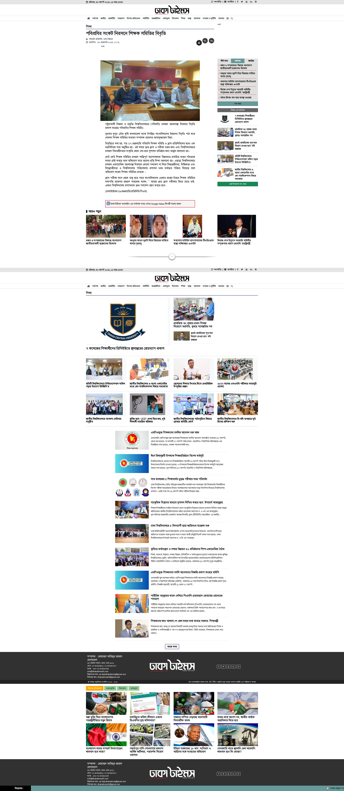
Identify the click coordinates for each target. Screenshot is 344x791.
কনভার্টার (217, 2)
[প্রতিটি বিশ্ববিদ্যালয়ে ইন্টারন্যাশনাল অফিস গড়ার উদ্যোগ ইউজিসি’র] (226, 159)
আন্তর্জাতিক (156, 18)
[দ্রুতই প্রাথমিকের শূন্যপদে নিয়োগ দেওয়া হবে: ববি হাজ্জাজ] (226, 145)
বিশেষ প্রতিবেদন (133, 18)
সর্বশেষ (95, 18)
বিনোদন (175, 18)
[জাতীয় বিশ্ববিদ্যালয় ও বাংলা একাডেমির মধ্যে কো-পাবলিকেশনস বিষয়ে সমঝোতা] (226, 172)
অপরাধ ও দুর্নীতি (209, 18)
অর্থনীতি (146, 18)
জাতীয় (103, 18)
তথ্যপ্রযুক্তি (110, 688)
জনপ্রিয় (251, 60)
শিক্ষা (183, 18)
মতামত (221, 18)
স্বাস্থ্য (189, 18)
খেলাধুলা (166, 18)
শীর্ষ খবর (224, 60)
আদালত (197, 18)
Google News (157, 203)
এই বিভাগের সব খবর (237, 184)
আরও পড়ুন (95, 211)
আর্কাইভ (230, 2)
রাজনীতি (111, 18)
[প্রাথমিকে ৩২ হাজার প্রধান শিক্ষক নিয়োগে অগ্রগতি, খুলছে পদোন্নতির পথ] (226, 132)
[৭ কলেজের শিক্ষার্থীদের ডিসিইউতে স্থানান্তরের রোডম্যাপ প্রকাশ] (226, 118)
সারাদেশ (121, 18)
